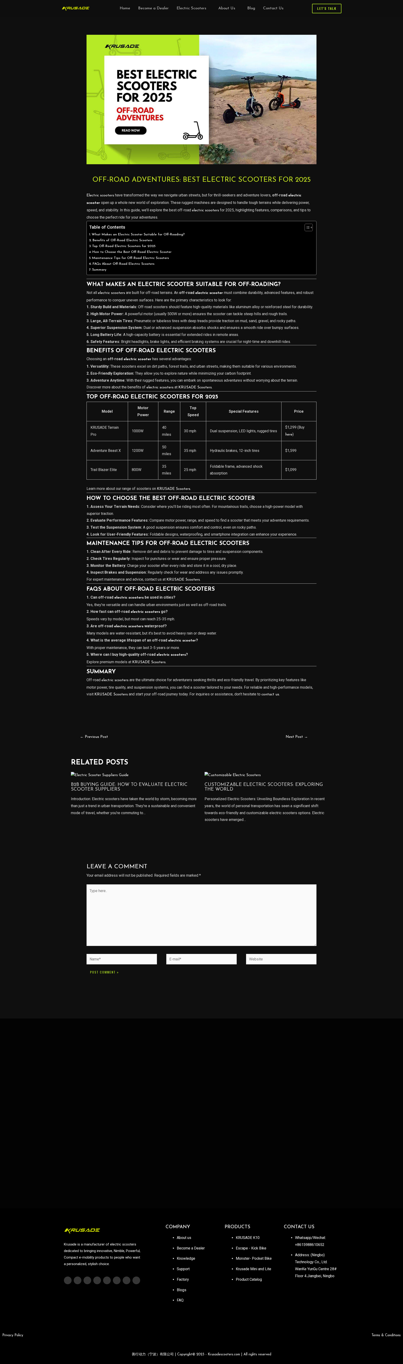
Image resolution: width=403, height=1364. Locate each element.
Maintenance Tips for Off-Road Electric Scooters (130, 258)
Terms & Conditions (386, 1335)
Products (237, 1227)
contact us (270, 694)
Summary (99, 270)
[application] (208, 8)
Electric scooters (100, 195)
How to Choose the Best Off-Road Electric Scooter (131, 252)
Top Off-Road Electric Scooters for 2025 (124, 246)
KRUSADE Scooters (195, 387)
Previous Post (94, 737)
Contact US (299, 1227)
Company (178, 1227)
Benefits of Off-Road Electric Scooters (122, 240)
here (288, 434)
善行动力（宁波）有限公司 (201, 1354)
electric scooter (209, 293)
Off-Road (114, 397)
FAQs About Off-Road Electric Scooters (123, 264)
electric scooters (205, 210)
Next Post (297, 737)
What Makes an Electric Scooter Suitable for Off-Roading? (138, 234)
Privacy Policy (12, 1335)
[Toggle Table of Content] (306, 227)
